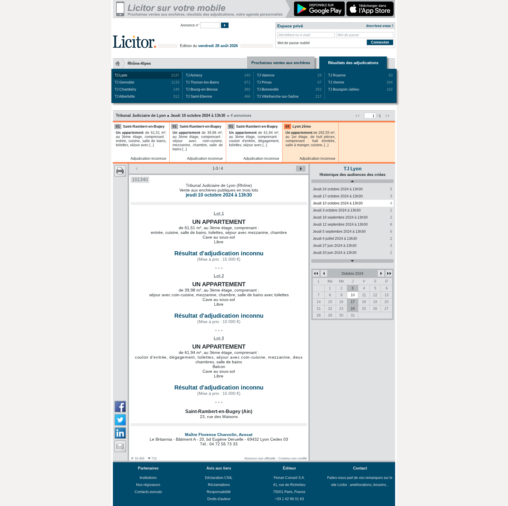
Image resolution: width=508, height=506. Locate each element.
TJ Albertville (147, 96)
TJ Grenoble (147, 82)
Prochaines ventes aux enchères (280, 63)
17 (353, 302)
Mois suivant (381, 273)
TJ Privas (289, 82)
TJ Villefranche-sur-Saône (289, 96)
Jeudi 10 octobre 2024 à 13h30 (352, 203)
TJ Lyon (147, 75)
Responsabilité (219, 492)
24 (353, 309)
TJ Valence (289, 75)
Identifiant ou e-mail (294, 35)
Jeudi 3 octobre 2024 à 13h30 (352, 210)
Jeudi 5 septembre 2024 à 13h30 (352, 231)
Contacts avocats (148, 492)
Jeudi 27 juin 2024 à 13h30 (352, 246)
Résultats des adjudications (353, 63)
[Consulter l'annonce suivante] (300, 169)
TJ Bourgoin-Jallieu (360, 89)
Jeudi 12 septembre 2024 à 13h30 (352, 224)
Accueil (120, 64)
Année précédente (316, 273)
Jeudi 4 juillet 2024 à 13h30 (352, 239)
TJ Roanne (360, 75)
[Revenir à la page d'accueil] (134, 35)
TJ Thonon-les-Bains (218, 82)
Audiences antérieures (352, 181)
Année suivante (389, 273)
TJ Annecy (218, 75)
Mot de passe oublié (294, 43)
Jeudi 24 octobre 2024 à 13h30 (352, 189)
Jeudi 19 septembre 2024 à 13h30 (352, 217)
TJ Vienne (360, 82)
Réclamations (219, 485)
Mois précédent (324, 273)
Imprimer (120, 171)
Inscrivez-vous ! (379, 26)
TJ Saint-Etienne (218, 96)
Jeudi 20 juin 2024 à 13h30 (352, 253)
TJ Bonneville (289, 89)
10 (353, 295)
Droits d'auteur (218, 499)
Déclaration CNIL (219, 478)
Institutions (148, 478)
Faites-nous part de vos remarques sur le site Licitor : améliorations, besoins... (359, 481)
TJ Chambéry (147, 89)
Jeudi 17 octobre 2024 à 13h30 (352, 196)
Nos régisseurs (148, 485)
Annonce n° (190, 25)
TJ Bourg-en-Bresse (218, 89)
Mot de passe (348, 35)
